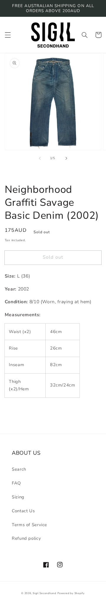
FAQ (16, 483)
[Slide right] (66, 158)
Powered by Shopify (71, 593)
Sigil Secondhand (44, 593)
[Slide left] (39, 158)
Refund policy (26, 538)
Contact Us (23, 511)
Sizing (18, 497)
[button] (7, 35)
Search (19, 469)
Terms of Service (29, 525)
